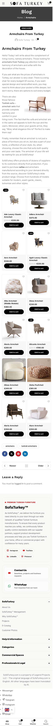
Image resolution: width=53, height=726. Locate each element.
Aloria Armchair (11, 425)
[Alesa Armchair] (39, 286)
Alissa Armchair (11, 385)
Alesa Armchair (36, 301)
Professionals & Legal (13, 660)
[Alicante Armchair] (39, 329)
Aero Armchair (10, 258)
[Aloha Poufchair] (39, 370)
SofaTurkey (8, 601)
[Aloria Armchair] (14, 411)
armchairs (10, 446)
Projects (5, 621)
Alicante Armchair (37, 344)
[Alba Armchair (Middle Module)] (14, 286)
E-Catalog (6, 625)
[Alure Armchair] (39, 411)
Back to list (26, 466)
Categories (8, 644)
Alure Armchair (36, 425)
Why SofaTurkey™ (10, 616)
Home (20, 17)
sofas (22, 167)
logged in (19, 483)
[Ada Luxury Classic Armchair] (14, 199)
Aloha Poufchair (36, 385)
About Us (6, 607)
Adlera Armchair (36, 214)
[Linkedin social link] (25, 453)
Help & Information (12, 636)
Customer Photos (9, 630)
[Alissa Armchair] (14, 370)
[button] (14, 225)
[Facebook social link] (4, 453)
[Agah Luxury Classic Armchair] (39, 243)
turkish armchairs (29, 446)
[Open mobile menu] (3, 3)
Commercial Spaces (13, 652)
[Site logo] (27, 3)
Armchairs (31, 17)
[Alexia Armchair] (14, 329)
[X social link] (11, 453)
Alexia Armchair (11, 344)
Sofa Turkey (24, 40)
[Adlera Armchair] (39, 199)
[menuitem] (7, 687)
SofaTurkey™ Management (14, 612)
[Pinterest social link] (18, 453)
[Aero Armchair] (14, 243)
